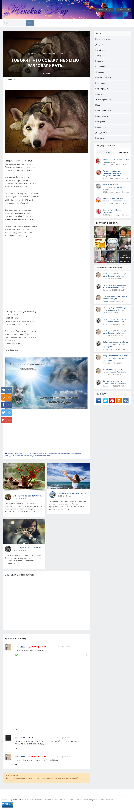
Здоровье (99, 127)
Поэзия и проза (102, 78)
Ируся (109, 249)
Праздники (100, 122)
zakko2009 (111, 261)
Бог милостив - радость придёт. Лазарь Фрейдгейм (114, 370)
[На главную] (42, 10)
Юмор (97, 105)
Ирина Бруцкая (122, 237)
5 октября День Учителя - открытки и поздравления (114, 199)
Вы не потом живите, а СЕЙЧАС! (73, 493)
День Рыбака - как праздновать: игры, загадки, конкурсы (115, 187)
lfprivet (105, 290)
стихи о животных (15, 453)
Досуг (98, 45)
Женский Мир (7, 800)
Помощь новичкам (103, 39)
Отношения (100, 72)
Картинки (99, 138)
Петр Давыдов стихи (66, 453)
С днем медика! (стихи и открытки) (113, 211)
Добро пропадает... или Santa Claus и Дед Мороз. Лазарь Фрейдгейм (115, 344)
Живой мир (100, 50)
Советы (98, 94)
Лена (22, 646)
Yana (22, 737)
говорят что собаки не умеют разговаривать (32, 456)
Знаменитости (101, 116)
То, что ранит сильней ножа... (28, 547)
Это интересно (101, 100)
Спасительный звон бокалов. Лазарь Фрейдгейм (115, 297)
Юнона (97, 261)
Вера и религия (102, 111)
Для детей (100, 133)
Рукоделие (100, 83)
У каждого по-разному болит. (28, 495)
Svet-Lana (123, 261)
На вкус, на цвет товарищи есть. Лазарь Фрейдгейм (114, 274)
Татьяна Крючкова (123, 250)
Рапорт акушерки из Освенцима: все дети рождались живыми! (112, 173)
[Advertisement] (46, 275)
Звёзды (98, 56)
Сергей (97, 249)
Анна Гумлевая (110, 237)
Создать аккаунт (105, 9)
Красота (99, 61)
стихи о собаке (30, 453)
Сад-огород (100, 89)
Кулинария (100, 67)
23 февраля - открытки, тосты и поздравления (116, 160)
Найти (30, 23)
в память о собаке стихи (47, 453)
